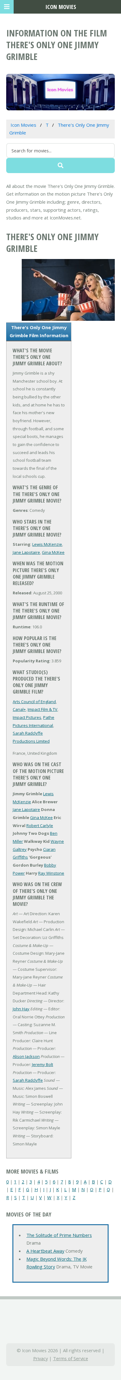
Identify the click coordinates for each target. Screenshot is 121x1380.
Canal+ (19, 709)
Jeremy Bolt (42, 1064)
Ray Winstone (51, 873)
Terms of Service (70, 1358)
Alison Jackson (26, 1056)
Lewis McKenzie (47, 544)
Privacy (40, 1358)
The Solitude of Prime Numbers (59, 1235)
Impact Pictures (27, 717)
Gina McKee (53, 552)
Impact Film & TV (42, 709)
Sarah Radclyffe (28, 1080)
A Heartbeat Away (45, 1251)
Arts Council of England (34, 701)
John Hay (21, 1009)
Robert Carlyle (39, 825)
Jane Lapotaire (26, 552)
